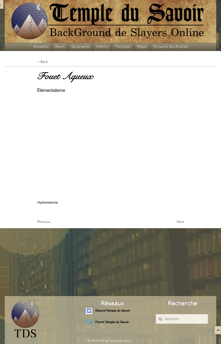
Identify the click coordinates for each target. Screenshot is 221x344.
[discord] (89, 311)
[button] (41, 47)
